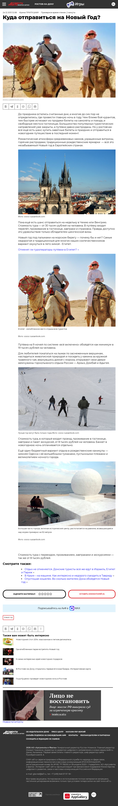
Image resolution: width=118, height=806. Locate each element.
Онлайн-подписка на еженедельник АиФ (46, 735)
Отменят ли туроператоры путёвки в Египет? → (48, 249)
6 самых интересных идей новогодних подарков (39, 659)
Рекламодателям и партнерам (95, 735)
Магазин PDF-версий (75, 732)
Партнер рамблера (52, 794)
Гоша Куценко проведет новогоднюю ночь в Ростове (41, 679)
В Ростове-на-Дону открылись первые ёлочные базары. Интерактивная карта (53, 669)
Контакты (73, 735)
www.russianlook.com (13, 99)
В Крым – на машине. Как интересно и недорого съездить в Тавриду (68, 575)
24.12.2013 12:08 (10, 12)
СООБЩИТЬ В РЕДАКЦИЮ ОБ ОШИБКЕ (43, 739)
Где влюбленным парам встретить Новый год (37, 649)
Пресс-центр (57, 732)
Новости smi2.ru (13, 721)
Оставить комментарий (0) (92, 594)
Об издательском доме (37, 732)
